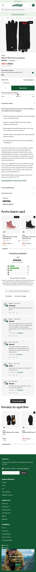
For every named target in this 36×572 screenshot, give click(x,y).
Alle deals (18, 564)
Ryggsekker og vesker (7, 495)
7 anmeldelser (12, 60)
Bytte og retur (5, 506)
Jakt (3, 488)
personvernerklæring (23, 468)
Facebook (6, 545)
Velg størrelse (23, 88)
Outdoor (8, 18)
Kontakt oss (5, 503)
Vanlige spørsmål (6, 510)
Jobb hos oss (5, 531)
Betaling (4, 516)
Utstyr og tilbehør (6, 492)
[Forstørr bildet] (18, 36)
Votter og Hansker (19, 18)
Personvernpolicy (6, 537)
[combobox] (18, 82)
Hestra (3, 55)
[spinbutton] (5, 88)
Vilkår (2, 74)
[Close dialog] (32, 551)
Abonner (24, 473)
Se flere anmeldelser (18, 401)
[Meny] (3, 5)
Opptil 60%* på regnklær (18, 14)
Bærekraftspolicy (6, 534)
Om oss (4, 527)
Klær (13, 18)
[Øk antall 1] (8, 88)
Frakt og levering (6, 513)
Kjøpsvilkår (4, 519)
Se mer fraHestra (8, 204)
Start (3, 18)
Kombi (23, 430)
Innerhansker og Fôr (29, 18)
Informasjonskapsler (7, 540)
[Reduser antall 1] (2, 88)
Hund (3, 485)
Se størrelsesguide (28, 79)
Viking (4, 235)
